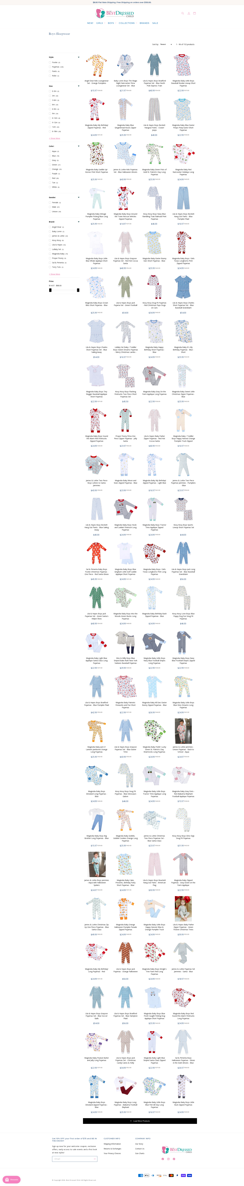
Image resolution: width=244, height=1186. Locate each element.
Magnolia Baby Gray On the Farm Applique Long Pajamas (154, 392)
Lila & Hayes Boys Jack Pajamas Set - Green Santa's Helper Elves (96, 616)
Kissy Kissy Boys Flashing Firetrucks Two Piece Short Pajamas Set (126, 394)
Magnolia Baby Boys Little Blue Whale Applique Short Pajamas (97, 261)
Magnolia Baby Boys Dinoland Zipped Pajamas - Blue (96, 1104)
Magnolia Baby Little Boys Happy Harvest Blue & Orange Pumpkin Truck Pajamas (154, 928)
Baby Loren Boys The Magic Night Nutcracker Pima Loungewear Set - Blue (125, 83)
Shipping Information (112, 1144)
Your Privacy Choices (112, 1153)
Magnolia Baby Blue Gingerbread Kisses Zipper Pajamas (125, 127)
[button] (100, 23)
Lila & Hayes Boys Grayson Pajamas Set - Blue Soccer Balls (96, 1016)
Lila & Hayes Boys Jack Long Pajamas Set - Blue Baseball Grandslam (183, 571)
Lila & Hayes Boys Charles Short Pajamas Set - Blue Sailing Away (96, 349)
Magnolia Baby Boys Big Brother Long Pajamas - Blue (97, 837)
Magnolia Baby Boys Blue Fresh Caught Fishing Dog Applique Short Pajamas (154, 1016)
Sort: (155, 44)
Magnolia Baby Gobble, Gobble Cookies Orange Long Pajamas (125, 838)
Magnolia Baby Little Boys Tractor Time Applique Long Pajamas (154, 793)
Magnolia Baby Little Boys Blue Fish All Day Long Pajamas (154, 1104)
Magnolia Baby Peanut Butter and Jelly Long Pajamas (96, 1059)
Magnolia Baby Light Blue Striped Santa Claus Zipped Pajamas (154, 1060)
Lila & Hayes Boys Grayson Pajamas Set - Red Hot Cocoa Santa (125, 261)
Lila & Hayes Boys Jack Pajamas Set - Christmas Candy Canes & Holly (125, 1060)
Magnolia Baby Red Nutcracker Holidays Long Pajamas (183, 172)
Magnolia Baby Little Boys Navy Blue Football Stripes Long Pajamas (154, 660)
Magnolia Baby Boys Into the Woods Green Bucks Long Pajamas (125, 616)
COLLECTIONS (127, 23)
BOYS (111, 23)
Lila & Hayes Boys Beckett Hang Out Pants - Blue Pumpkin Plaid (183, 216)
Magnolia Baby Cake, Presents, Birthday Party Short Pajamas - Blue (125, 882)
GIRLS (99, 23)
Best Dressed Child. (73, 1180)
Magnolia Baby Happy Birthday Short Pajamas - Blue (154, 349)
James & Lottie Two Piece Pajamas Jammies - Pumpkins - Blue (183, 483)
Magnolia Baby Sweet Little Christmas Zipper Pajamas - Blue (183, 394)
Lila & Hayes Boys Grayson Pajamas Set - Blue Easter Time (125, 749)
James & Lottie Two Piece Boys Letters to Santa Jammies (96, 483)
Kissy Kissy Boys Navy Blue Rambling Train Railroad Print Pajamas (154, 216)
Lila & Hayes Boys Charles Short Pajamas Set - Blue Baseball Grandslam (183, 305)
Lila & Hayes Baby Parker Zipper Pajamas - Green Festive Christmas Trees (183, 927)
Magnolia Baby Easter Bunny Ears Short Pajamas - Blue (154, 259)
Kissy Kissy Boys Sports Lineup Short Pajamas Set (183, 526)
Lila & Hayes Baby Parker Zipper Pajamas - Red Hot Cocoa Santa (154, 438)
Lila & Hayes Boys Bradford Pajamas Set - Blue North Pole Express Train (154, 83)
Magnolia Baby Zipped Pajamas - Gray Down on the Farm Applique (183, 882)
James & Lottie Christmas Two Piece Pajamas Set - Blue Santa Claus (154, 838)
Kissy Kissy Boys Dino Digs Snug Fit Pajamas (183, 837)
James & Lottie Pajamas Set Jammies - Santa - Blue (183, 970)
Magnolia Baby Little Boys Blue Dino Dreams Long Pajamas (183, 705)
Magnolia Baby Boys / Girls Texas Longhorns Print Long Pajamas (154, 571)
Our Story (139, 1144)
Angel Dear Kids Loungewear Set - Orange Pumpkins (97, 82)
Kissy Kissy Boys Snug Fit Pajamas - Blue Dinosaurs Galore (125, 793)
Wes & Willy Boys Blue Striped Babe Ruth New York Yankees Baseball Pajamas (125, 660)
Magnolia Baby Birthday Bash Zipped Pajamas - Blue (154, 614)
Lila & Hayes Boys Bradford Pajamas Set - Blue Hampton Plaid (125, 1016)
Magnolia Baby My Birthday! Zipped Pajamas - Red (96, 126)
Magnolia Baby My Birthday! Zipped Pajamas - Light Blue (154, 481)
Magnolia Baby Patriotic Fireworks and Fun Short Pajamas (126, 705)
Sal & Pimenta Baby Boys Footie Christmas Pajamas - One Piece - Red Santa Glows (97, 571)
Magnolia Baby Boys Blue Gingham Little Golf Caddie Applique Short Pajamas (125, 571)
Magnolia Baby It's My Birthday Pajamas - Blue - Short (183, 349)
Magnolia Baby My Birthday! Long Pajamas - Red (96, 970)
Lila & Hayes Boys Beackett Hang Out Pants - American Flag (154, 882)
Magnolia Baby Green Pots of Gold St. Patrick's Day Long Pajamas (154, 172)
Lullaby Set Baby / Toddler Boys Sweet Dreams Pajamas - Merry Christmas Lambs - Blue (125, 351)
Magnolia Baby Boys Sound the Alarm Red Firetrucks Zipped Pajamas (96, 438)
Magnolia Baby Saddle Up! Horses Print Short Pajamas (96, 170)
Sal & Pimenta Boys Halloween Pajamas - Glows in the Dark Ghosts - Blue (183, 1060)
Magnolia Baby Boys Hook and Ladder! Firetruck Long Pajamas (125, 527)
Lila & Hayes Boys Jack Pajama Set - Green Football (125, 304)
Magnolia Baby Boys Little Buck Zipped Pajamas (183, 1103)
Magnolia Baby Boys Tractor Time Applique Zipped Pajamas (154, 527)
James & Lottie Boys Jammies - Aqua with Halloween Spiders (96, 882)
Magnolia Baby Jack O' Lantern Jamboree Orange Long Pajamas (96, 749)
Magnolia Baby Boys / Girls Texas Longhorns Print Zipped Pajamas (183, 261)
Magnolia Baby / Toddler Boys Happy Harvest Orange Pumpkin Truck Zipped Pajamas (183, 440)
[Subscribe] (94, 1159)
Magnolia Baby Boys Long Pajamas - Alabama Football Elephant (125, 1104)
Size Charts (139, 1153)
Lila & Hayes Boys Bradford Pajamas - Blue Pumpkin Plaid (96, 703)
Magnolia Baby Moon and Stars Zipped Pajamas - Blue (125, 481)
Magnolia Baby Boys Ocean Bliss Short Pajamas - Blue (96, 304)
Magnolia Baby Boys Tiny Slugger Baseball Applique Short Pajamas (96, 394)
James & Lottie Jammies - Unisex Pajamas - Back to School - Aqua (183, 749)
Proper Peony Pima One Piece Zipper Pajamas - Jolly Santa (125, 438)
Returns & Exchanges (112, 1148)
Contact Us (139, 1148)
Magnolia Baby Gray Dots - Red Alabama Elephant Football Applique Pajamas (183, 793)
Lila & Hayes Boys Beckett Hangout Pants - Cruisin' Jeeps (154, 127)
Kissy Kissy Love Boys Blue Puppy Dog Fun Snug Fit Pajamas (183, 616)
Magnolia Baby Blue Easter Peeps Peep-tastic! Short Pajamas (183, 127)
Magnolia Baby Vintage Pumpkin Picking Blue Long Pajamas (97, 216)
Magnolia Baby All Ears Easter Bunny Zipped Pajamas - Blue (154, 703)
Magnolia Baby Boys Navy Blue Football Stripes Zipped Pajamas (183, 660)
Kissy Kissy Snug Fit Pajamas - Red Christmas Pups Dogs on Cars (154, 305)
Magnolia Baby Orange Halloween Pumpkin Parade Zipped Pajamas (125, 927)
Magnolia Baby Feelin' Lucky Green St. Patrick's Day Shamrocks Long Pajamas (154, 749)
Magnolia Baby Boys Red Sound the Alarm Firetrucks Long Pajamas (183, 1016)
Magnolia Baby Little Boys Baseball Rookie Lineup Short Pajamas (183, 83)
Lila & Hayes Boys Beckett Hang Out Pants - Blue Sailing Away (97, 527)
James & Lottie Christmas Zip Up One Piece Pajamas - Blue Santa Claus (97, 927)
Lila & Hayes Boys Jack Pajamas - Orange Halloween (125, 970)
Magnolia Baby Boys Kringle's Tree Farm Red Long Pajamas (154, 971)
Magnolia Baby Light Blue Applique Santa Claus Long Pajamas (97, 660)
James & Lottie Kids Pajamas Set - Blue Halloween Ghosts (125, 170)
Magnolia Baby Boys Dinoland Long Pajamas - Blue (96, 793)
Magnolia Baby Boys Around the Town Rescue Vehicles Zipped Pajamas (125, 216)
